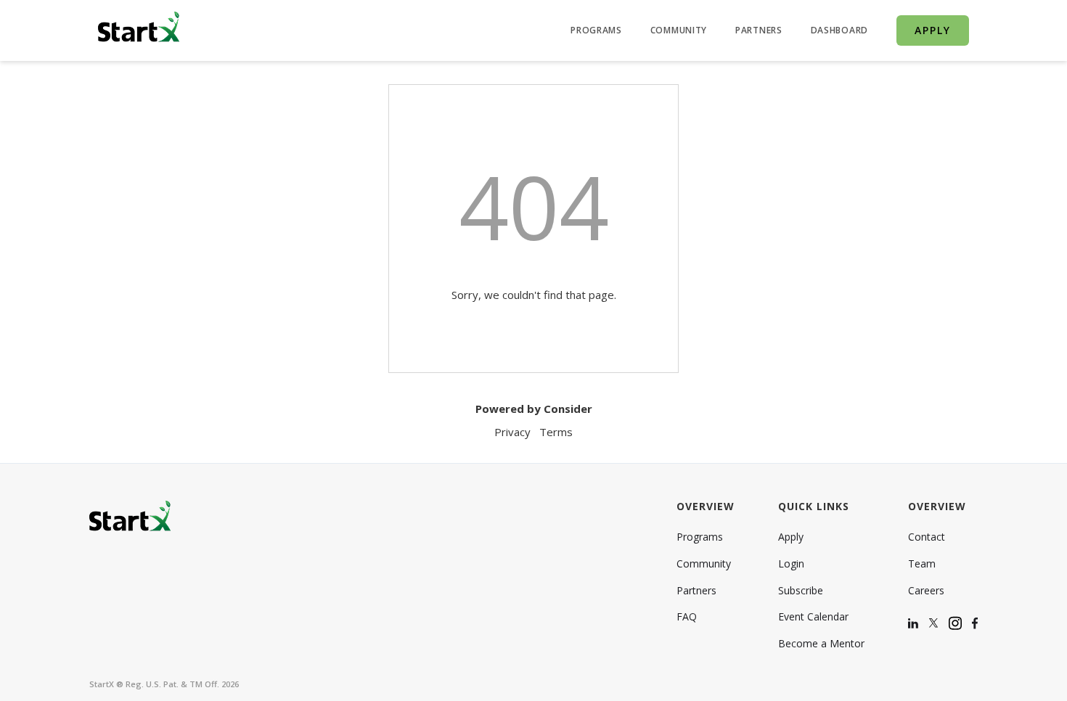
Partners (696, 590)
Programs (699, 537)
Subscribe (800, 590)
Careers (926, 590)
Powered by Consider (533, 408)
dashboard (839, 30)
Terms (556, 432)
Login (791, 563)
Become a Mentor (821, 643)
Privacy (512, 432)
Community (703, 563)
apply (933, 30)
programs (596, 30)
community (678, 30)
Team (922, 563)
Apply (791, 537)
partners (758, 30)
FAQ (686, 616)
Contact (926, 537)
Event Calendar (813, 616)
